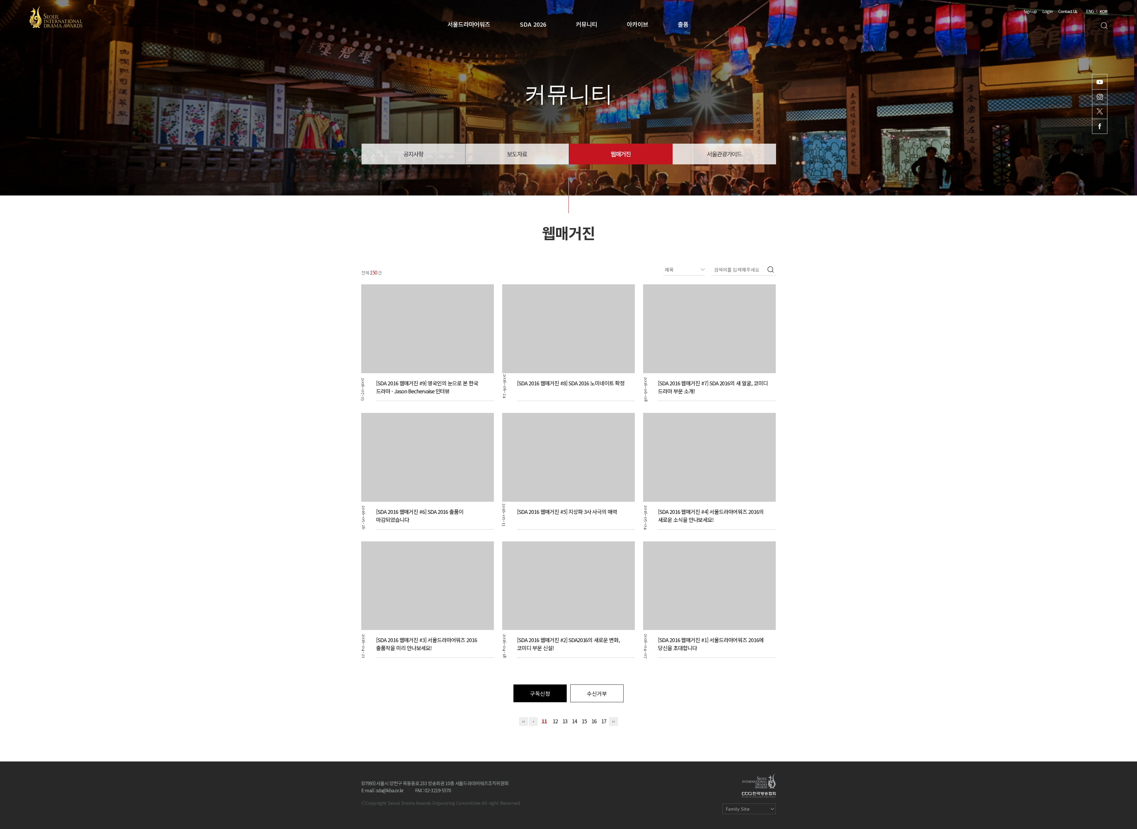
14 (574, 721)
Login (1047, 11)
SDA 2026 (533, 24)
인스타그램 (1099, 96)
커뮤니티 (586, 24)
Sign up (1030, 11)
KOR (1103, 11)
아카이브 (637, 24)
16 (594, 721)
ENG (1090, 11)
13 (565, 721)
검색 (1104, 25)
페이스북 (1099, 126)
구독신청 (540, 693)
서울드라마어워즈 (468, 24)
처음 (523, 721)
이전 (533, 721)
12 (555, 721)
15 (584, 721)
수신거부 (597, 693)
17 (603, 721)
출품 (683, 24)
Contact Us (1067, 11)
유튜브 (1099, 81)
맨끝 (613, 721)
